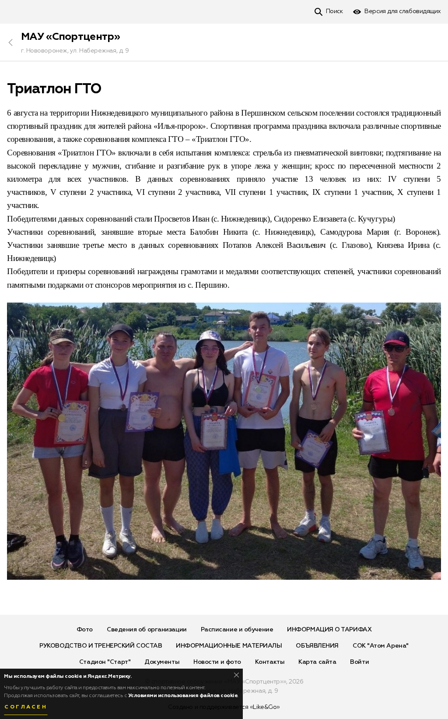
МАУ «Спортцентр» (70, 37)
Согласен (25, 707)
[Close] (236, 675)
